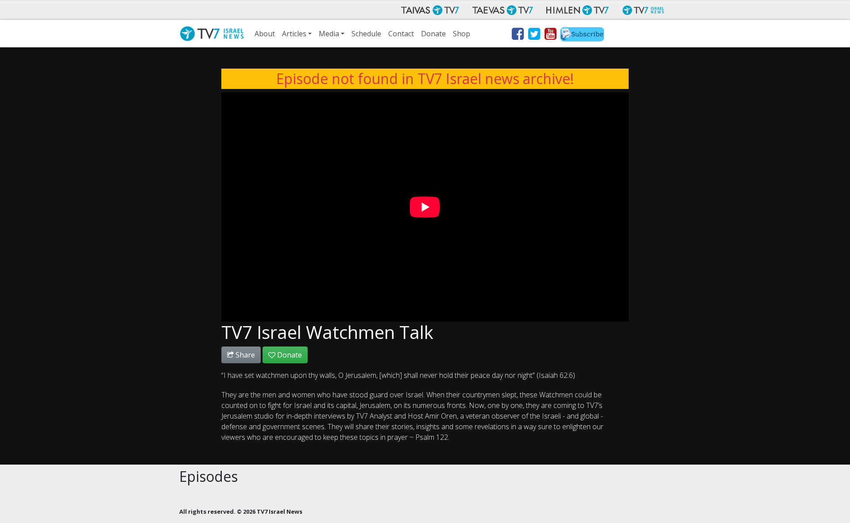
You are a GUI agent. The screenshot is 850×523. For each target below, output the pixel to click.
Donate (433, 33)
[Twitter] (533, 35)
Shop (461, 33)
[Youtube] (550, 35)
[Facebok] (517, 35)
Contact (401, 33)
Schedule (366, 33)
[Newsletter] (582, 35)
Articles (294, 33)
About (265, 33)
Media (329, 33)
